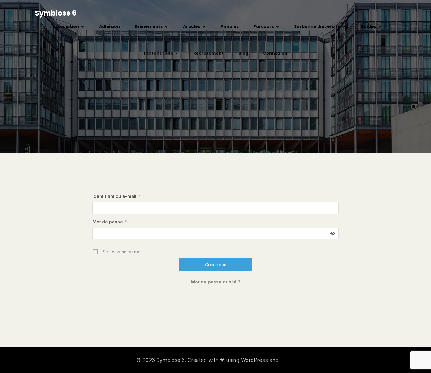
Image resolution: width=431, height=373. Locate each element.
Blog (243, 53)
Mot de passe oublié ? (215, 282)
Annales (229, 26)
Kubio (287, 360)
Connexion (275, 53)
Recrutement (208, 53)
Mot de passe (109, 222)
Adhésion (109, 26)
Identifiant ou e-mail (116, 196)
